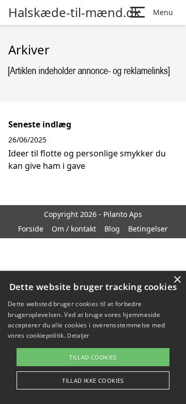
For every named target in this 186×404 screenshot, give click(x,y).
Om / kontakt (74, 229)
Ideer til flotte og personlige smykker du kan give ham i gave (87, 159)
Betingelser (148, 229)
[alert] (93, 337)
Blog (112, 229)
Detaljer (78, 335)
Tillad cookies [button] (93, 357)
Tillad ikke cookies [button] (93, 380)
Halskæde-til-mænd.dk (74, 12)
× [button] (177, 280)
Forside (30, 229)
